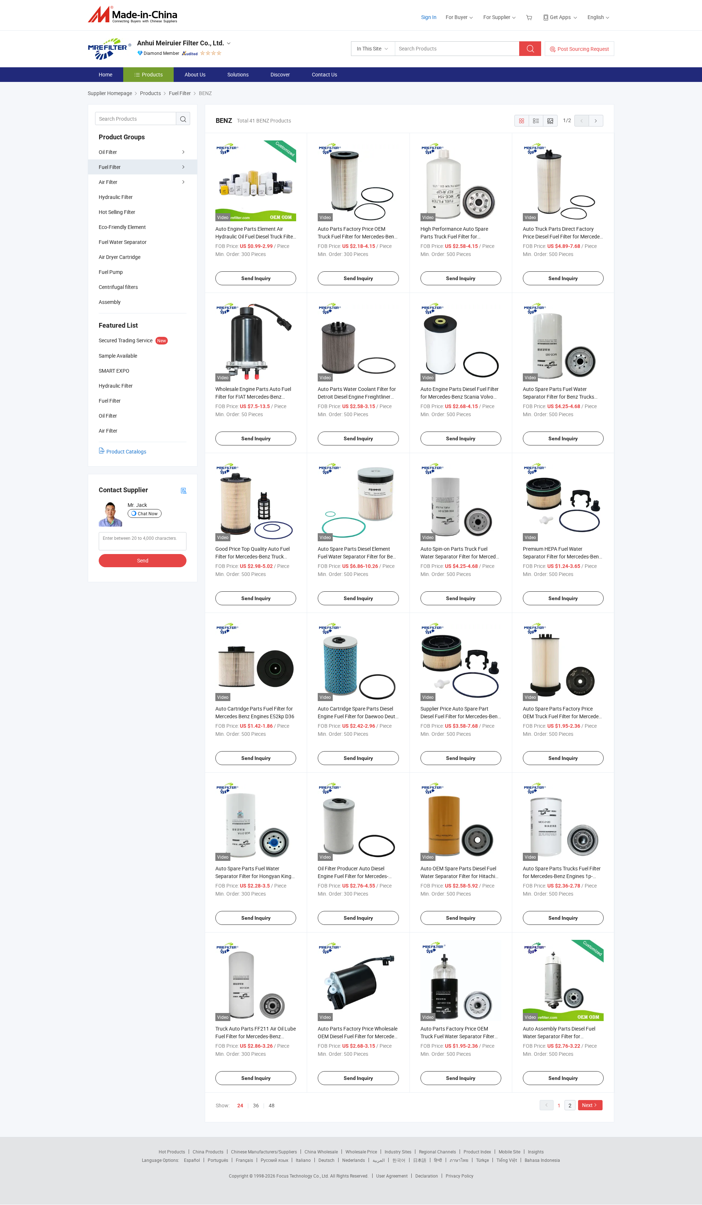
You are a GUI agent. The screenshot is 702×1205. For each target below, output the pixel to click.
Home (105, 74)
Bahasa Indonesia (542, 1160)
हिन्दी (438, 1160)
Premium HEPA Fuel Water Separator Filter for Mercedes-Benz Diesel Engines (562, 556)
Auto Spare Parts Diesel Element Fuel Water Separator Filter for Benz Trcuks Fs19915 (358, 556)
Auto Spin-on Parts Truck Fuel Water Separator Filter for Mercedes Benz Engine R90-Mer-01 (460, 556)
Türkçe (482, 1160)
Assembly (110, 301)
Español (192, 1160)
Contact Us (324, 74)
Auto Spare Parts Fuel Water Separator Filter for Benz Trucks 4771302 (558, 396)
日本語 (419, 1160)
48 (272, 1105)
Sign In (429, 17)
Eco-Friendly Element (122, 226)
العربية (379, 1160)
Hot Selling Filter (117, 211)
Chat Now (148, 513)
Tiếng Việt (507, 1160)
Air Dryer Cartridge (119, 256)
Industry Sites (398, 1152)
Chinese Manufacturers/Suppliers (264, 1152)
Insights (536, 1152)
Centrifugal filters (118, 286)
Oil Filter (108, 151)
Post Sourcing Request (583, 48)
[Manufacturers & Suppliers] (135, 14)
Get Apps (560, 17)
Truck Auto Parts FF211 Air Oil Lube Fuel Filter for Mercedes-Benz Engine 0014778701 (255, 1036)
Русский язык (274, 1160)
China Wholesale (321, 1152)
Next (587, 1105)
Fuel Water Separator (123, 241)
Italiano (303, 1160)
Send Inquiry (256, 278)
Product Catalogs (126, 451)
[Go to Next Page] (596, 120)
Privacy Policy (459, 1176)
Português (218, 1160)
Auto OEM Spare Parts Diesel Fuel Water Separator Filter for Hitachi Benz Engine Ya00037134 (458, 876)
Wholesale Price (361, 1152)
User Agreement (392, 1176)
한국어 (398, 1160)
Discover (280, 74)
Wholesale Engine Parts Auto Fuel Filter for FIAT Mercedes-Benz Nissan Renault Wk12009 (253, 396)
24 (240, 1105)
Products (152, 74)
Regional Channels (437, 1152)
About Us (195, 74)
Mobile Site (509, 1152)
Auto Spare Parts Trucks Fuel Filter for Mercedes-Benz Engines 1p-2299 (562, 876)
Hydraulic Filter (116, 196)
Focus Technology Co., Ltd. (303, 1176)
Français (244, 1160)
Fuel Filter (110, 166)
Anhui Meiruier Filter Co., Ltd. (180, 43)
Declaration (426, 1176)
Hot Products (172, 1152)
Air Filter (108, 181)
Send (142, 560)
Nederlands (353, 1160)
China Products (208, 1152)
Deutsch (326, 1160)
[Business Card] (183, 490)
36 (256, 1105)
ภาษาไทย (459, 1160)
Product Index (477, 1152)
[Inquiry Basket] (530, 17)
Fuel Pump (111, 271)
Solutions (238, 74)
